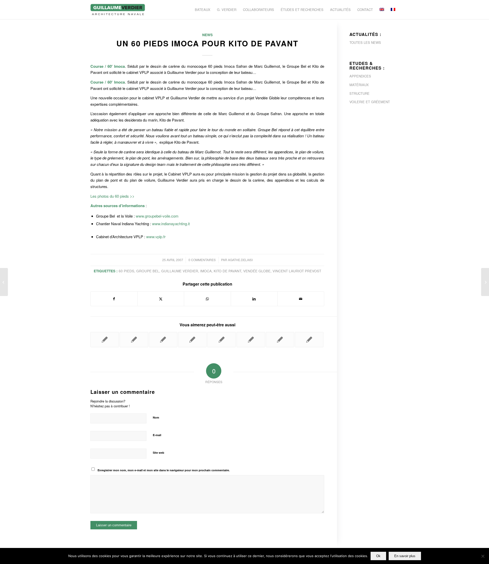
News (207, 34)
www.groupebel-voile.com (157, 216)
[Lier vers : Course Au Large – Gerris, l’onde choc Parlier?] (280, 339)
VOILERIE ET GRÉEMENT (369, 101)
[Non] (482, 556)
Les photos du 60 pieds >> (112, 196)
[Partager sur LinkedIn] (254, 299)
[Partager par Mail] (301, 299)
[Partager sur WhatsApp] (207, 299)
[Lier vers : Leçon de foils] (163, 339)
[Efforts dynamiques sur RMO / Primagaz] (4, 282)
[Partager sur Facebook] (114, 299)
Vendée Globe (256, 270)
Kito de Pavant (227, 270)
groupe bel (147, 270)
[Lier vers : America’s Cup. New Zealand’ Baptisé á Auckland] (221, 339)
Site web (158, 452)
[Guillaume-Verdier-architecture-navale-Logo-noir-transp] (117, 9)
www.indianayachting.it (171, 223)
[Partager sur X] (161, 299)
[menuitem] (203, 9)
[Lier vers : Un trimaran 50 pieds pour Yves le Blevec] (134, 339)
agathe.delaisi (240, 260)
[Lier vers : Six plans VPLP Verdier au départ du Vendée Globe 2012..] (309, 339)
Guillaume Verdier (179, 270)
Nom (156, 417)
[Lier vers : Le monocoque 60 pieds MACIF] (104, 339)
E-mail (157, 435)
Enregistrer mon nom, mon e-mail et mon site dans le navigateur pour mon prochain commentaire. (164, 470)
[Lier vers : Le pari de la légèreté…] (251, 339)
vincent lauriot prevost (297, 270)
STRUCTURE (359, 93)
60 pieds (126, 270)
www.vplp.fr (156, 236)
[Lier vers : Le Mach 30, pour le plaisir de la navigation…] (192, 339)
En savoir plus (404, 556)
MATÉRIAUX (359, 84)
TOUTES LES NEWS (365, 42)
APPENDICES (360, 76)
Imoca (206, 270)
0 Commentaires (202, 260)
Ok (378, 556)
